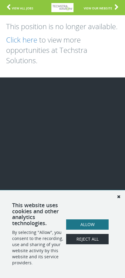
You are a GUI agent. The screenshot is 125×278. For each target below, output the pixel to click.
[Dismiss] (118, 196)
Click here (21, 40)
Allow (87, 224)
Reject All (87, 239)
